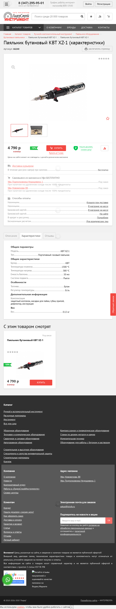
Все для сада (10, 423)
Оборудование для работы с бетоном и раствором (85, 442)
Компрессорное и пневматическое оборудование (84, 430)
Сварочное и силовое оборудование (21, 438)
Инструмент (9, 419)
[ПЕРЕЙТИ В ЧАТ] (8, 580)
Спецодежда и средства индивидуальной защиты (28, 453)
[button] (104, 148)
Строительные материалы (16, 457)
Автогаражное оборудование (18, 442)
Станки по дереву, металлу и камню (77, 434)
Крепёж (7, 461)
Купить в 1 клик (56, 153)
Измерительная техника (72, 438)
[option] (58, 92)
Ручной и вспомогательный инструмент (23, 411)
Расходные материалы (15, 415)
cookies (20, 607)
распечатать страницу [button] (99, 48)
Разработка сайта (89, 600)
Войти (88, 3)
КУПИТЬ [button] (58, 148)
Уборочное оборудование (16, 430)
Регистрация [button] (103, 3)
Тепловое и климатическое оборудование (24, 434)
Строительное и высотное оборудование (24, 449)
